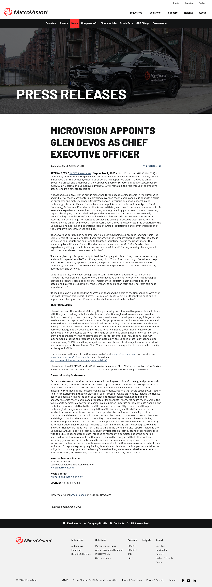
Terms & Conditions (132, 580)
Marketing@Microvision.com (66, 476)
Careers (160, 553)
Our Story (160, 545)
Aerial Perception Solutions (109, 549)
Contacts (118, 523)
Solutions (155, 12)
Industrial (76, 549)
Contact (177, 3)
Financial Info (109, 23)
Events (64, 23)
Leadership (161, 549)
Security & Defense (81, 553)
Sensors (173, 12)
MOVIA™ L (132, 545)
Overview (51, 23)
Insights (188, 12)
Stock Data (126, 23)
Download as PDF (154, 166)
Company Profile (97, 523)
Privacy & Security (155, 580)
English (202, 3)
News (74, 23)
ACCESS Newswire (80, 173)
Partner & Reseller (165, 558)
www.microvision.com (124, 354)
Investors (189, 3)
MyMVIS (64, 580)
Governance (160, 23)
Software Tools (103, 558)
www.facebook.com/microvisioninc (70, 357)
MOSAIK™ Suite (102, 553)
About (202, 12)
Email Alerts (73, 523)
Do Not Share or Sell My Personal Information (95, 580)
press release (78, 494)
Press (159, 562)
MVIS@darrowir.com (62, 467)
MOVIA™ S (132, 549)
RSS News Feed (140, 523)
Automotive (77, 545)
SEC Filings (142, 23)
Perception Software (105, 545)
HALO (130, 558)
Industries (136, 12)
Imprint (172, 580)
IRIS (130, 553)
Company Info (89, 23)
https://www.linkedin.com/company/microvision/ (78, 360)
